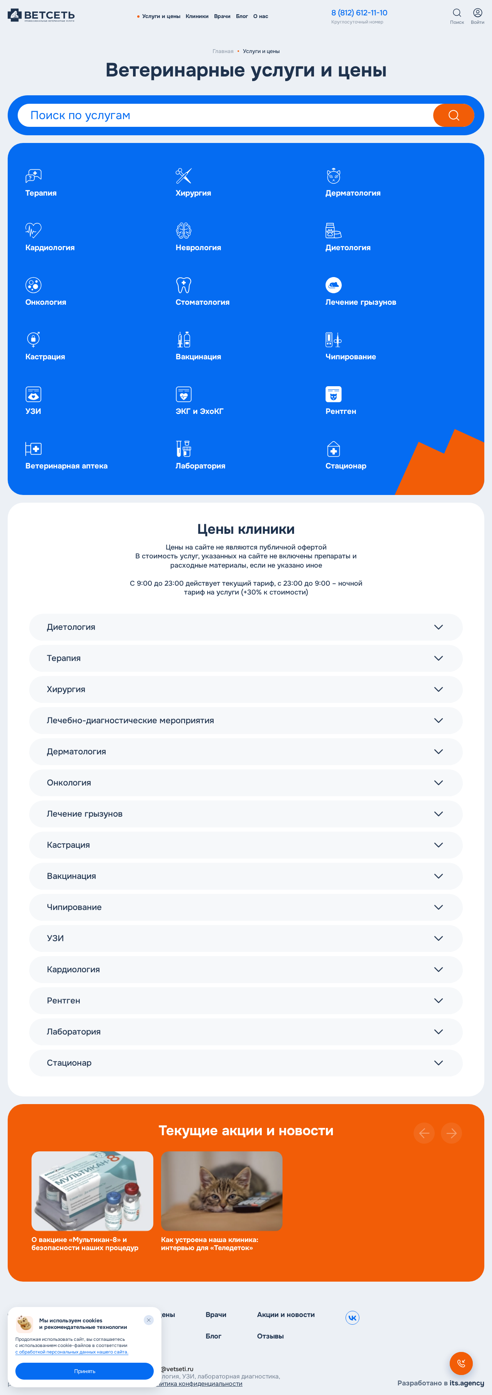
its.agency (467, 1383)
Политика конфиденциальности (195, 1384)
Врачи (222, 16)
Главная (223, 51)
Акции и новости (286, 1315)
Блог (242, 16)
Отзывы (270, 1336)
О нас (260, 16)
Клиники (197, 16)
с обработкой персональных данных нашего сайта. (71, 1352)
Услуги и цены (161, 16)
